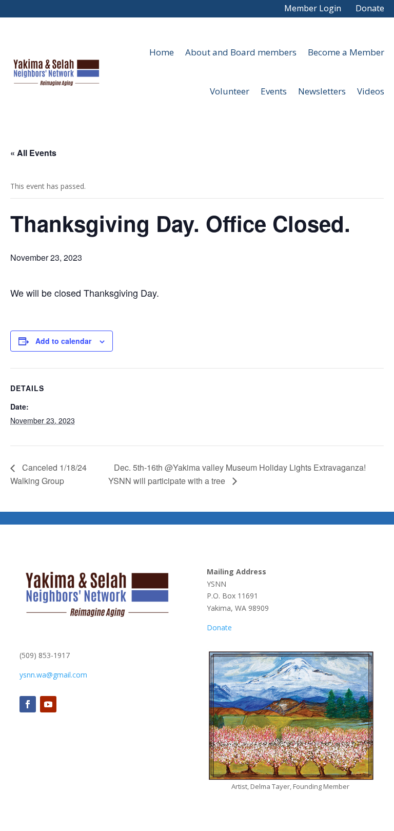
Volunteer (229, 91)
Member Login (312, 8)
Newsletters (322, 91)
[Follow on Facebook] (27, 704)
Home (161, 52)
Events (274, 91)
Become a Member (346, 52)
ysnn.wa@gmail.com (53, 675)
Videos (370, 91)
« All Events (33, 153)
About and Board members (241, 52)
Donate (370, 8)
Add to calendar (63, 341)
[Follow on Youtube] (48, 704)
